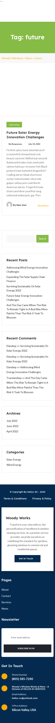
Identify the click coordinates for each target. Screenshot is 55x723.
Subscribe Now (26, 648)
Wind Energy (13, 464)
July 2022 (11, 420)
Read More (43, 205)
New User (21, 205)
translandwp (13, 377)
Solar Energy (14, 125)
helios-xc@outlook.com (25, 698)
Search (42, 238)
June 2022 (12, 426)
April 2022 (12, 431)
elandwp (11, 345)
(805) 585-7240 (22, 679)
